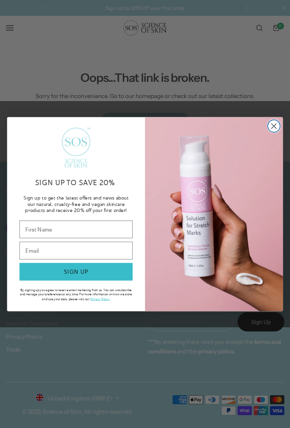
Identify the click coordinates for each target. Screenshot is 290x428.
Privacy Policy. (100, 298)
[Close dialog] (274, 126)
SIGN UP (76, 271)
